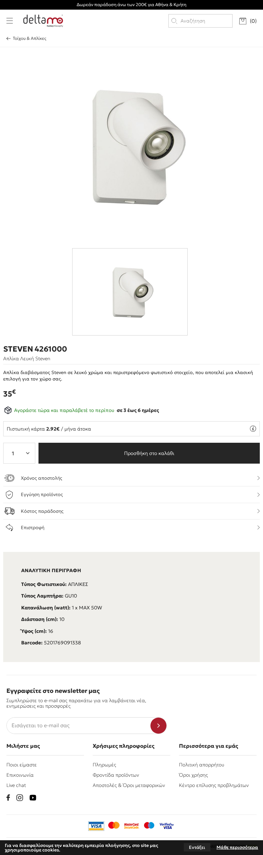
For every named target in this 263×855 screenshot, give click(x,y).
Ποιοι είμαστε (21, 764)
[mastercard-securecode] (131, 826)
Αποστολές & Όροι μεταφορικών (129, 785)
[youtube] (33, 797)
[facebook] (8, 797)
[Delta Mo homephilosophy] (43, 20)
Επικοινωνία (20, 774)
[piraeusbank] (167, 826)
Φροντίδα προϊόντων (116, 774)
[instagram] (19, 797)
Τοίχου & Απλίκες (29, 38)
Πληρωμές (104, 764)
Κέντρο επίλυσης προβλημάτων (214, 785)
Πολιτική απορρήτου (201, 764)
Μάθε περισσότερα (237, 847)
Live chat (16, 785)
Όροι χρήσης (193, 774)
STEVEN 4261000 (35, 349)
